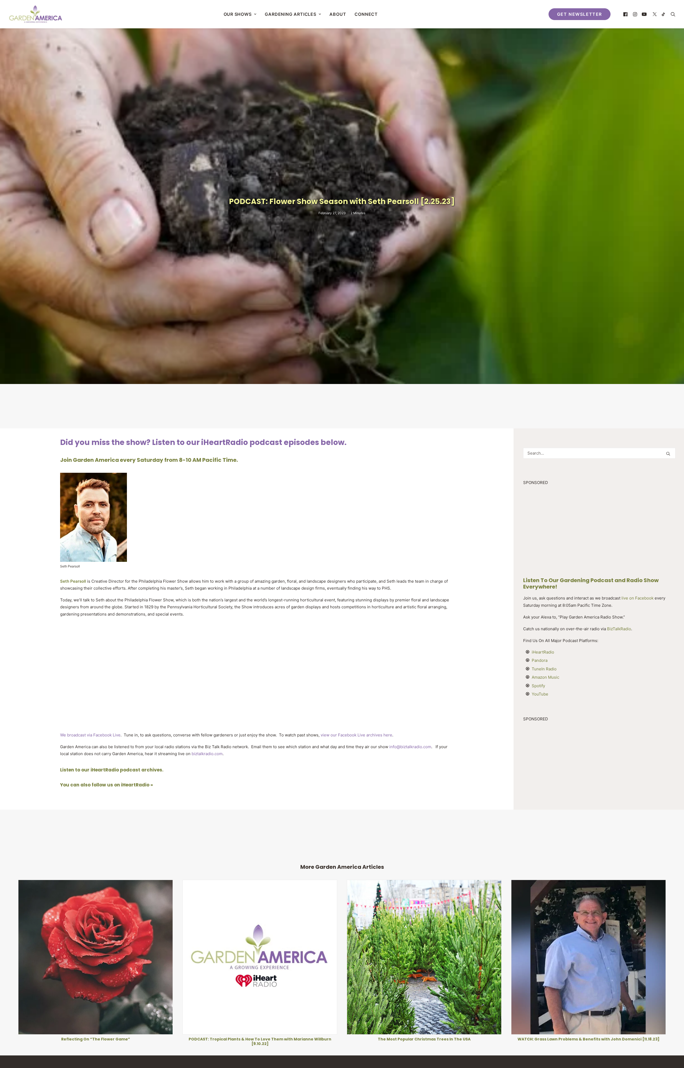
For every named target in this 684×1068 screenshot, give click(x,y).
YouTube (540, 694)
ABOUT (337, 14)
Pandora (539, 660)
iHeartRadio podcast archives (126, 770)
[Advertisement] (342, 406)
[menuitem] (240, 14)
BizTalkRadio (619, 628)
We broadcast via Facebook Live (90, 734)
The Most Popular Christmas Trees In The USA (95, 1039)
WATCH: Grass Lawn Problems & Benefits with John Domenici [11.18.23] (260, 1039)
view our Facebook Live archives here (356, 734)
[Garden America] (36, 14)
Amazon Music (545, 677)
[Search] (599, 453)
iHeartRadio (543, 652)
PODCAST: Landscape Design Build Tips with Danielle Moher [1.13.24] (424, 1039)
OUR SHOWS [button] (238, 14)
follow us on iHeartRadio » (122, 785)
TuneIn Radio (544, 668)
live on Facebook (637, 598)
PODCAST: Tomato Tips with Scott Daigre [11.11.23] (588, 1039)
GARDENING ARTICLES (290, 14)
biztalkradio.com (207, 753)
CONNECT (366, 14)
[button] (626, 14)
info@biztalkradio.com (410, 746)
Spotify (538, 685)
